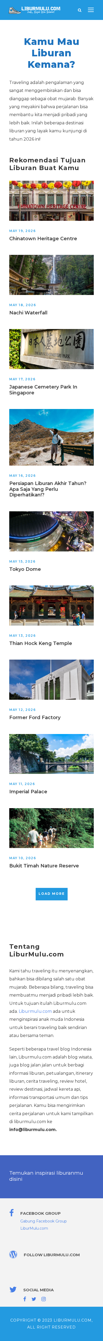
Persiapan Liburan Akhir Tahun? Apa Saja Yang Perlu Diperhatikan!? (47, 489)
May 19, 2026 (22, 231)
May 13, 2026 (22, 636)
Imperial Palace (28, 792)
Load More (52, 894)
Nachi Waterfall (28, 313)
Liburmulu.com (35, 1011)
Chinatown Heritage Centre (43, 239)
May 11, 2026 (22, 784)
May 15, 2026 (22, 561)
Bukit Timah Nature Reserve (44, 866)
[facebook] (24, 1299)
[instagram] (43, 1299)
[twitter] (33, 1299)
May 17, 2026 (22, 379)
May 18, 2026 (22, 305)
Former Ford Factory (34, 717)
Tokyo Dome (25, 569)
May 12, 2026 (22, 710)
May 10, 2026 (22, 858)
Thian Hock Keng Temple (40, 643)
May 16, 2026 (22, 476)
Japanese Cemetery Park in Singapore (43, 390)
